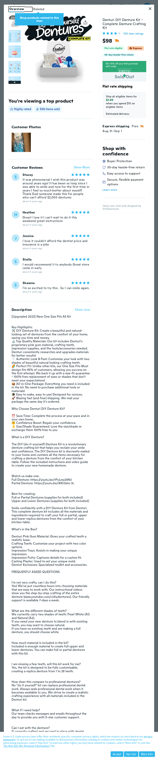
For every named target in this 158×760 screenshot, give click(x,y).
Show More (82, 167)
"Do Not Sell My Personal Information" (26, 746)
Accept (117, 754)
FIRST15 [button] (124, 71)
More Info (147, 754)
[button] (150, 8)
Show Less (82, 309)
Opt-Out (131, 754)
